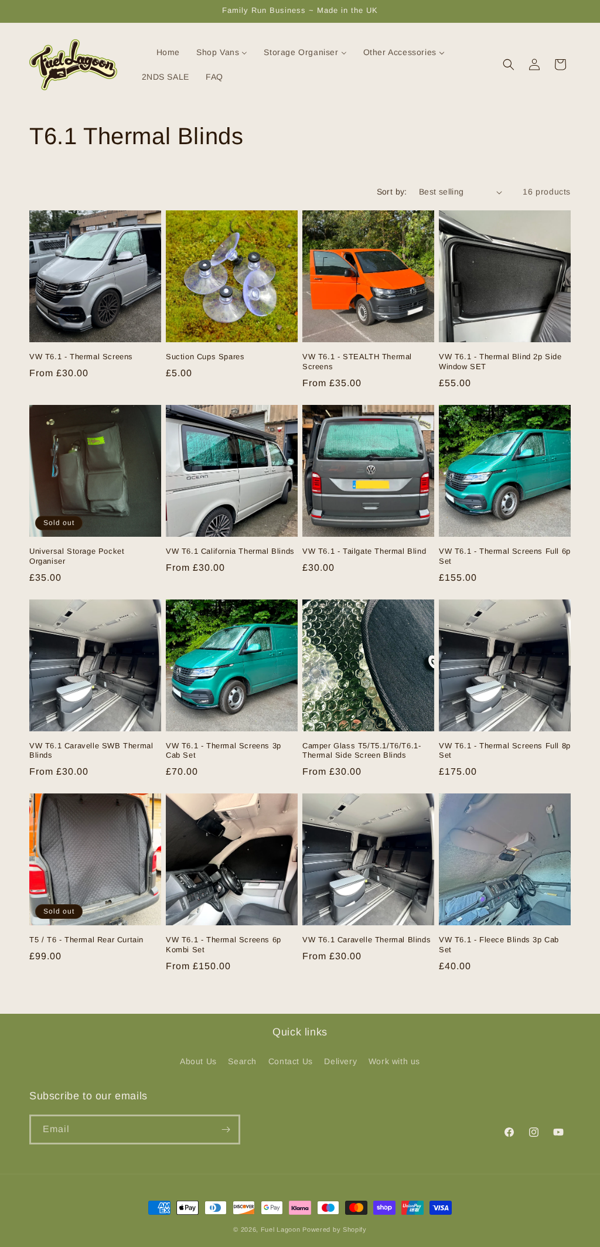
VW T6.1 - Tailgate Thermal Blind (364, 551)
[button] (508, 64)
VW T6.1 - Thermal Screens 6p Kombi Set (223, 944)
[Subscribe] (225, 1129)
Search (242, 1061)
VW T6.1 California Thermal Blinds (230, 551)
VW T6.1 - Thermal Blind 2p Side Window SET (500, 361)
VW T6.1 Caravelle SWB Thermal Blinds (91, 750)
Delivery (340, 1061)
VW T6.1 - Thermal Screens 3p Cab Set (223, 750)
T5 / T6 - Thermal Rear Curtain (86, 939)
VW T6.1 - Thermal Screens (81, 356)
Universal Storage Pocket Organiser (76, 556)
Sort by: (392, 191)
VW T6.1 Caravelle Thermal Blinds (366, 939)
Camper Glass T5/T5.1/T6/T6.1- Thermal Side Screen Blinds (361, 750)
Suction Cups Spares (205, 356)
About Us (198, 1061)
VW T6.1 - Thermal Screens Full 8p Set (505, 750)
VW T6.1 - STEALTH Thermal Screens (357, 361)
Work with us (394, 1061)
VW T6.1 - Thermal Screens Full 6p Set (505, 556)
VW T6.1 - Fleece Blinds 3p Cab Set (499, 944)
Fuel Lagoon (281, 1229)
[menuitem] (161, 52)
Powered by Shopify (334, 1229)
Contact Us (290, 1061)
